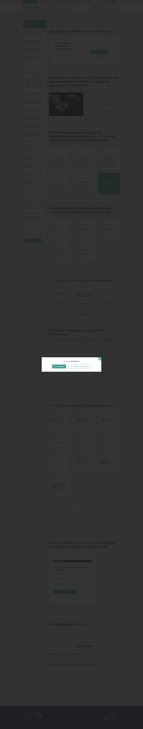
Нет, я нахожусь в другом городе (79, 366)
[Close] (99, 358)
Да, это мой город (59, 366)
